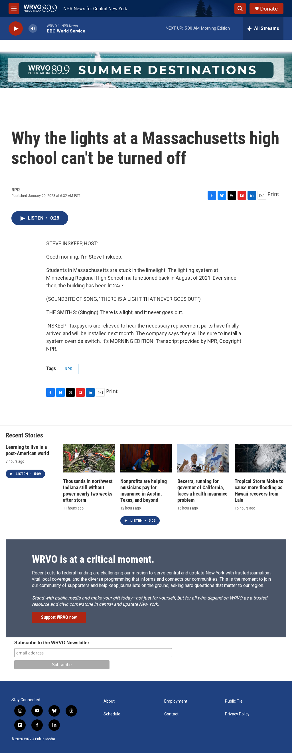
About (109, 701)
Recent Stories (24, 435)
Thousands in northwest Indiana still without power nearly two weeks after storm (88, 490)
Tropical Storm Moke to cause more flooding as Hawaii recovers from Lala (259, 490)
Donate (269, 9)
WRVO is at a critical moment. (93, 559)
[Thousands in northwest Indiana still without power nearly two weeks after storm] (89, 458)
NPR (68, 369)
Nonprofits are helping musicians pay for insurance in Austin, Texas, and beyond (143, 490)
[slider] (42, 28)
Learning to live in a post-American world (27, 450)
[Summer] (146, 70)
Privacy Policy (237, 714)
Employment (175, 701)
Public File (234, 701)
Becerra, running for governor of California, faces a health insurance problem (202, 490)
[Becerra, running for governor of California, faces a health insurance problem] (203, 458)
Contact (171, 714)
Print (273, 194)
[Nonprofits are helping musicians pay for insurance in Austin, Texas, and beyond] (146, 458)
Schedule (112, 714)
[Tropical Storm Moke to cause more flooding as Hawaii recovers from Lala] (260, 458)
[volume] (33, 28)
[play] (15, 28)
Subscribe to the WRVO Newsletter (51, 642)
